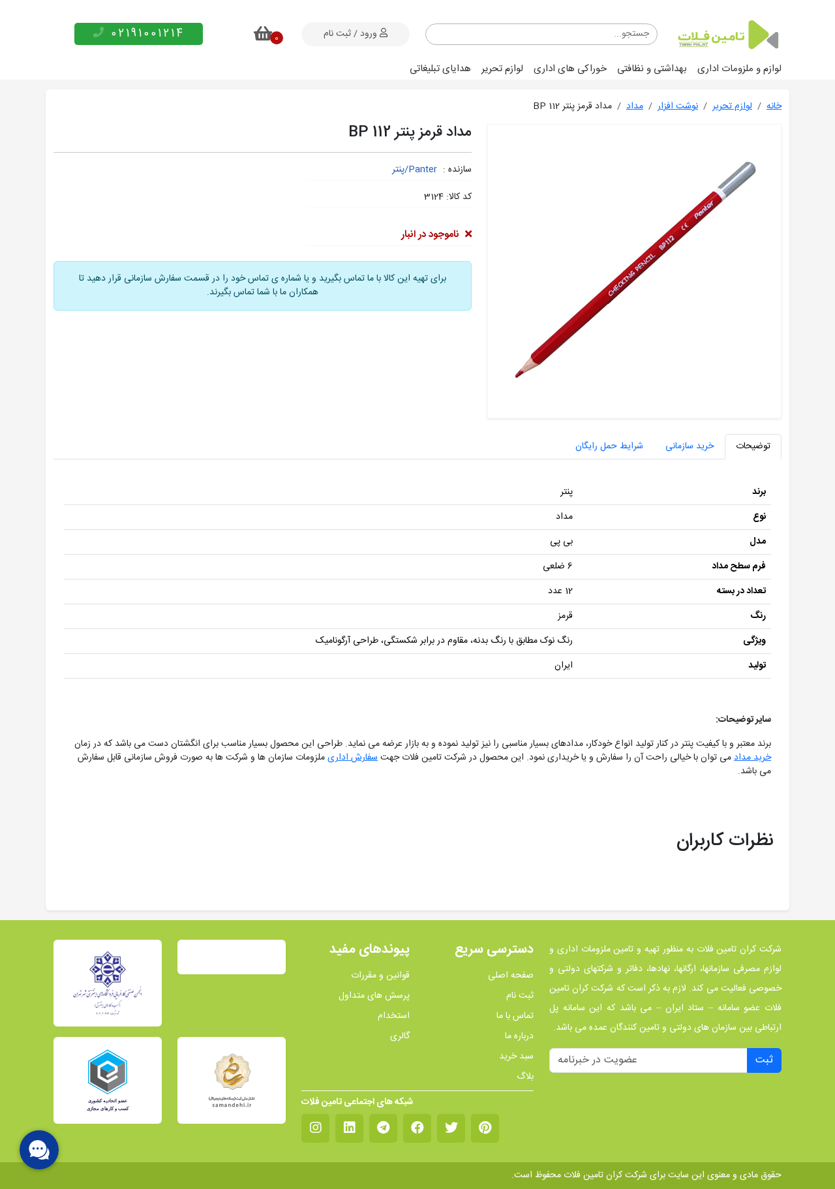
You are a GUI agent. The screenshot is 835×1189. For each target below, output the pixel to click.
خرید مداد (752, 757)
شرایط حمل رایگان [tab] (609, 446)
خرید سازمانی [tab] (689, 446)
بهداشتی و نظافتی (652, 69)
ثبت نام (520, 996)
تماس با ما (515, 1016)
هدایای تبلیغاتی (440, 69)
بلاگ (525, 1077)
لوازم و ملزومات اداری (739, 69)
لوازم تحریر (502, 69)
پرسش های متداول (374, 996)
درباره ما (519, 1036)
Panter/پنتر (414, 170)
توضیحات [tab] (753, 446)
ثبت (764, 1060)
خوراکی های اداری (570, 69)
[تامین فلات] (727, 34)
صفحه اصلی (511, 976)
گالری (400, 1036)
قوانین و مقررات (380, 976)
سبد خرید (516, 1057)
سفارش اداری (352, 757)
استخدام (394, 1016)
